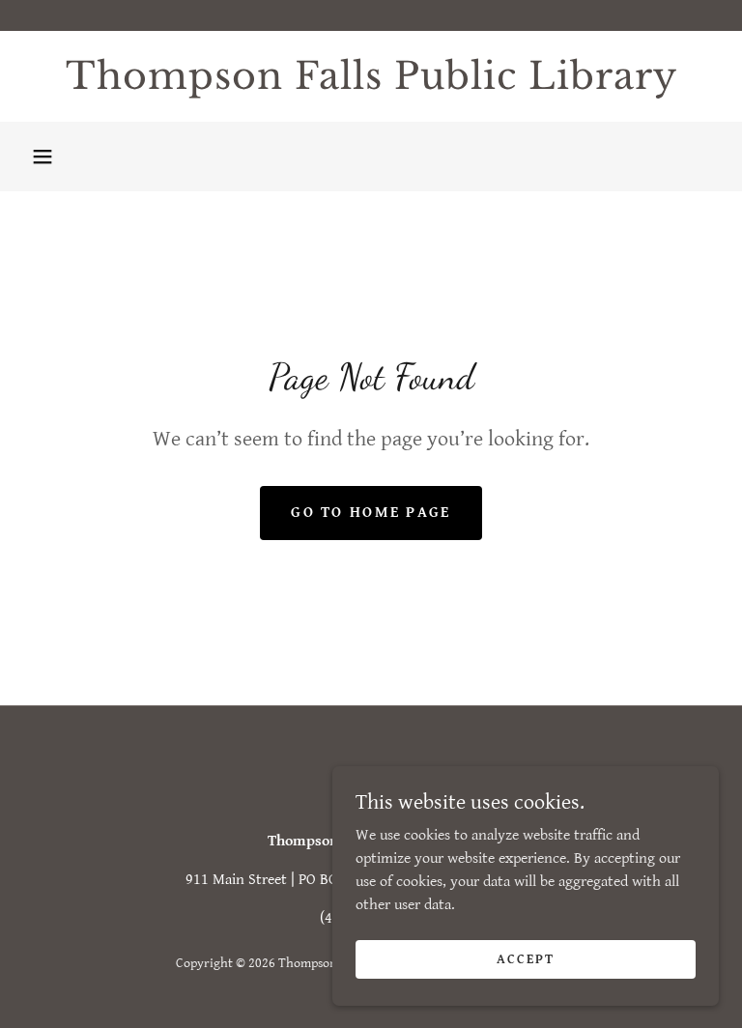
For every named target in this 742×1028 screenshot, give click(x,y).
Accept (526, 958)
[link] (371, 84)
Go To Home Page (370, 512)
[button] (42, 156)
